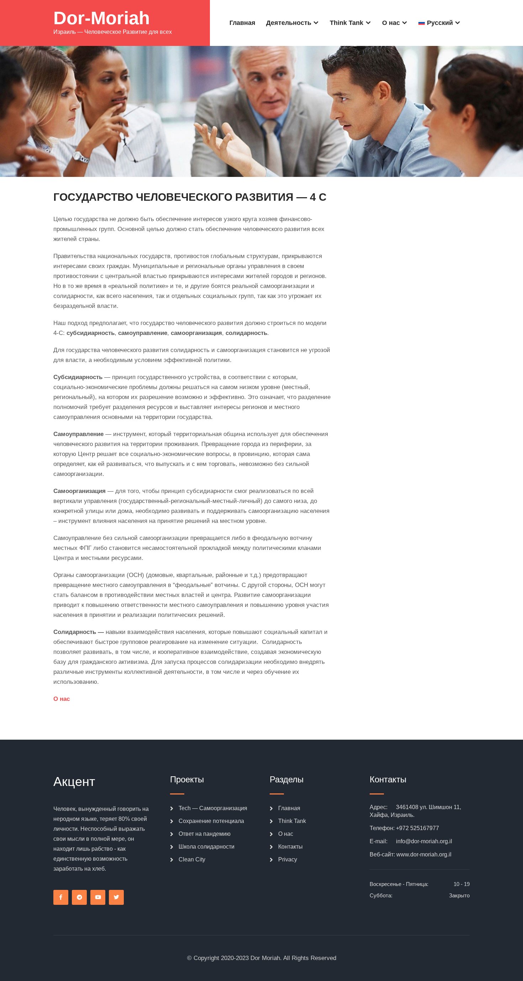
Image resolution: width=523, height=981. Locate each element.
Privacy (287, 859)
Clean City (192, 859)
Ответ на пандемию (205, 834)
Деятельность (288, 22)
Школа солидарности (206, 847)
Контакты (290, 847)
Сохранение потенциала (211, 821)
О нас (391, 22)
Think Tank (346, 22)
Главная (242, 22)
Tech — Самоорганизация (213, 808)
